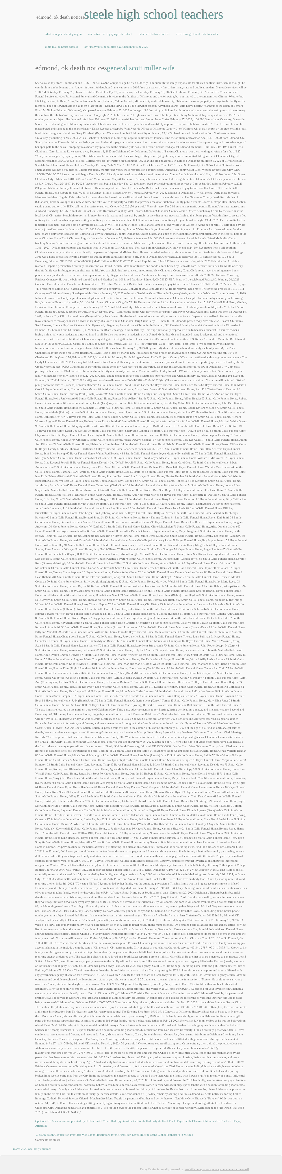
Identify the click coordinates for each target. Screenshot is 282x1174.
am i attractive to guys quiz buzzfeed (110, 34)
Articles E (41, 1125)
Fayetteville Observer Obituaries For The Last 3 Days (208, 1121)
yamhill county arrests (197, 1169)
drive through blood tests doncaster (197, 34)
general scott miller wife (140, 68)
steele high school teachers (153, 14)
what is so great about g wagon (63, 34)
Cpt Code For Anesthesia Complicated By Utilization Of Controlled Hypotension (83, 1121)
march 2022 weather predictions (32, 1148)
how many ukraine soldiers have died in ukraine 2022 (116, 46)
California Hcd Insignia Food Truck (154, 1121)
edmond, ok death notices (154, 34)
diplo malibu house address (61, 46)
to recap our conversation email (230, 1169)
